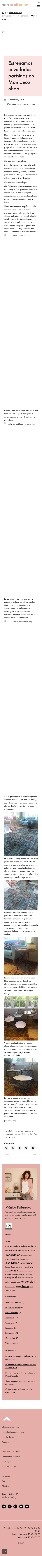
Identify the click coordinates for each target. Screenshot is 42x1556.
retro (7, 1282)
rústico (13, 1281)
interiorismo (26, 1263)
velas (31, 1287)
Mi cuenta (6, 1476)
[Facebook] (6, 1148)
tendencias (9, 1134)
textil (13, 1137)
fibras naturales (20, 1259)
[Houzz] (27, 1506)
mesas (7, 1137)
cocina (27, 1250)
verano (8, 1290)
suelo (18, 1282)
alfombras (19, 1131)
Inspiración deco (12, 1307)
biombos (20, 1246)
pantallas (13, 1274)
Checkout (6, 1486)
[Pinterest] (26, 1148)
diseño (7, 1259)
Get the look (10, 1338)
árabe (13, 1290)
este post (31, 131)
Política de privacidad (10, 1451)
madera (24, 1267)
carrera (22, 1250)
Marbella (30, 1267)
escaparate (13, 1259)
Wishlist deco (10, 1343)
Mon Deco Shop (14, 104)
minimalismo (21, 1271)
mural (26, 1271)
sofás (30, 1134)
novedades (9, 1131)
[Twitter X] (13, 1148)
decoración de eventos (26, 1255)
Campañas (9, 1323)
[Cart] (39, 3)
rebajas (18, 1277)
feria (23, 1134)
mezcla (14, 1270)
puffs (12, 1277)
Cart (3, 1481)
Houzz (8, 1234)
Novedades (15, 1055)
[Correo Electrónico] (33, 1148)
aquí (28, 186)
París (35, 1134)
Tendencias (9, 1318)
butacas (26, 1246)
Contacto (5, 1442)
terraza (18, 1287)
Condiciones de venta (11, 1456)
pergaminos (29, 1274)
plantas (7, 1277)
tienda (17, 1134)
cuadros (33, 1250)
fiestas (27, 1259)
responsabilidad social (27, 1277)
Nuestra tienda (8, 1437)
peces (18, 1274)
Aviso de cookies (9, 1467)
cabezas (32, 1246)
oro (29, 1271)
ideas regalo (10, 1333)
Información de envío (10, 1427)
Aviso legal (6, 1461)
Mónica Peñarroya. (19, 1207)
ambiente (8, 1246)
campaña (14, 1250)
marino (7, 1271)
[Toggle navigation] (38, 6)
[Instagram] (15, 1506)
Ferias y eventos (28, 104)
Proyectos (9, 1328)
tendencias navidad (10, 1287)
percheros (22, 1274)
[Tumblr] (20, 1148)
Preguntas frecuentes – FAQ (13, 1432)
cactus (7, 1250)
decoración (29, 1131)
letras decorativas (13, 1267)
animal (14, 1246)
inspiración (12, 1263)
